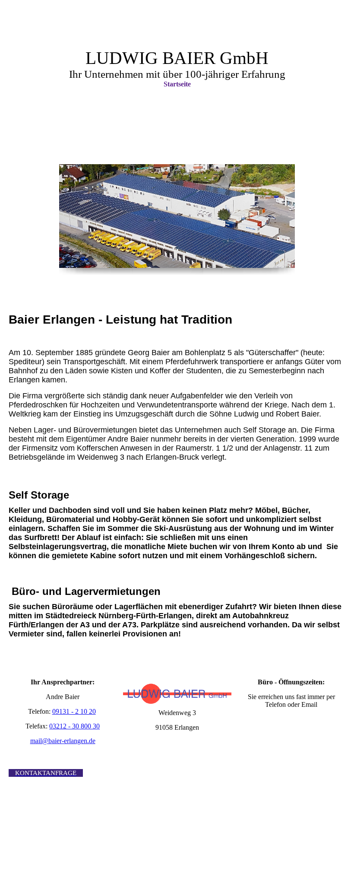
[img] (177, 216)
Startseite (177, 84)
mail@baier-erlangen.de (62, 740)
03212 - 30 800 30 (74, 726)
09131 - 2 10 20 (74, 711)
